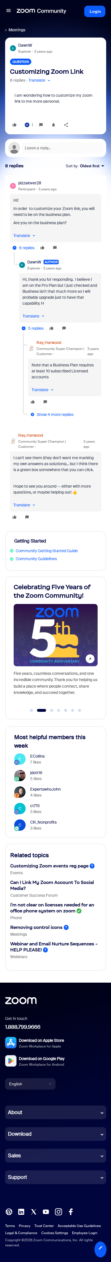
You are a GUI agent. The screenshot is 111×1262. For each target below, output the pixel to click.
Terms (10, 1226)
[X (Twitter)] (33, 1211)
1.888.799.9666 (22, 1027)
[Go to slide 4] (58, 710)
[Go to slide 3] (48, 710)
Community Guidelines (36, 558)
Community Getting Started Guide (47, 550)
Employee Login (84, 1233)
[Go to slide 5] (65, 710)
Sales (14, 1155)
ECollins (37, 756)
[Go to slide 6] (72, 710)
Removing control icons (36, 927)
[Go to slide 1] (31, 710)
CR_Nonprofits (43, 822)
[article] (55, 216)
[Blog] (9, 1211)
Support (17, 1177)
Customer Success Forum (34, 895)
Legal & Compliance (21, 1233)
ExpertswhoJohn (45, 789)
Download (20, 1134)
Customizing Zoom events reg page (49, 866)
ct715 (35, 805)
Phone (16, 917)
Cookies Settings (54, 1233)
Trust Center (44, 1226)
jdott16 (36, 772)
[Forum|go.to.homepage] (42, 11)
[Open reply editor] (55, 148)
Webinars (18, 956)
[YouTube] (46, 1211)
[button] (8, 11)
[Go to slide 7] (79, 710)
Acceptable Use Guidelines (79, 1226)
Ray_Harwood (48, 342)
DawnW (25, 45)
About (15, 1112)
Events (16, 872)
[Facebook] (70, 1211)
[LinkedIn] (21, 1211)
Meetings (17, 29)
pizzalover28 (29, 182)
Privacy (24, 1226)
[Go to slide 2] (38, 710)
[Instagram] (58, 1211)
